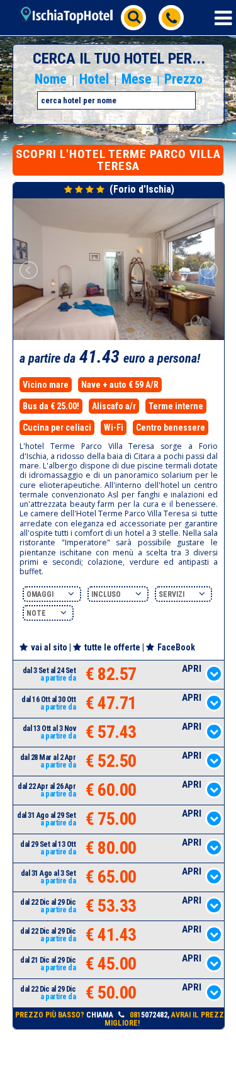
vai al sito (49, 647)
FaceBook (176, 647)
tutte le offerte (112, 647)
